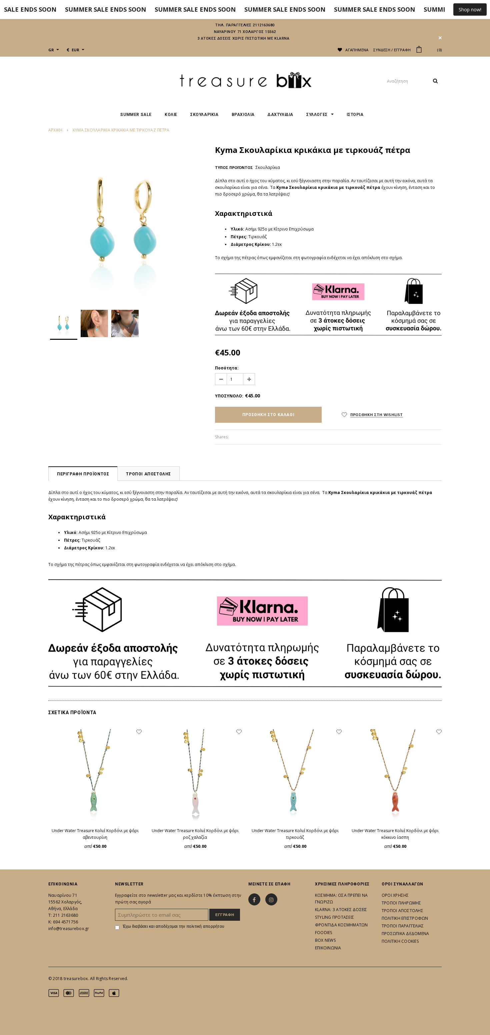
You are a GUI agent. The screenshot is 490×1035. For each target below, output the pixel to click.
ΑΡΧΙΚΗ (55, 130)
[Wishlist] (139, 732)
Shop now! (470, 9)
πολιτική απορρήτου (205, 926)
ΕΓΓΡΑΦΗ (402, 49)
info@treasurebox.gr (68, 928)
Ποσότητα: (227, 368)
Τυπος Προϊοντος (234, 167)
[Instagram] (271, 899)
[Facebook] (254, 899)
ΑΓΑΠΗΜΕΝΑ (356, 49)
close (440, 37)
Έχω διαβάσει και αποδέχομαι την (173, 926)
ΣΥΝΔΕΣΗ (381, 49)
